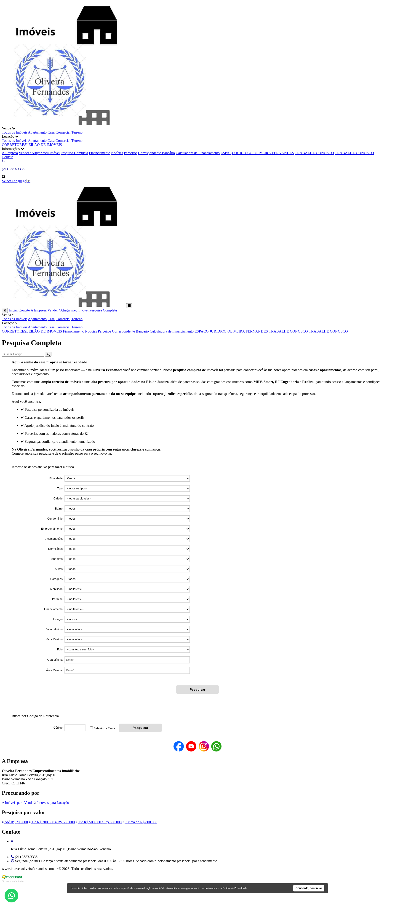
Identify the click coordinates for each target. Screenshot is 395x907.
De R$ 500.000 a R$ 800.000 (100, 822)
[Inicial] (63, 124)
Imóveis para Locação (52, 803)
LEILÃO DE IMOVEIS (44, 145)
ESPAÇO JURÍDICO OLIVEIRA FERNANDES (257, 153)
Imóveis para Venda (18, 803)
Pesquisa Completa (74, 153)
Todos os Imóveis (14, 132)
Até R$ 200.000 (16, 822)
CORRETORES (14, 145)
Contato (7, 157)
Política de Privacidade (234, 888)
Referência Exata (104, 728)
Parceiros (130, 153)
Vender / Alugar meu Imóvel (39, 153)
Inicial (13, 310)
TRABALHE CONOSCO (314, 153)
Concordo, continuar (309, 888)
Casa (51, 132)
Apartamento (37, 132)
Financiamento (99, 153)
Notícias (117, 153)
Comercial (63, 132)
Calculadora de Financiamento (198, 153)
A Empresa (10, 153)
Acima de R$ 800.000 (141, 822)
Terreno (77, 132)
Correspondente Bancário (156, 153)
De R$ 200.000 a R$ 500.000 (53, 822)
